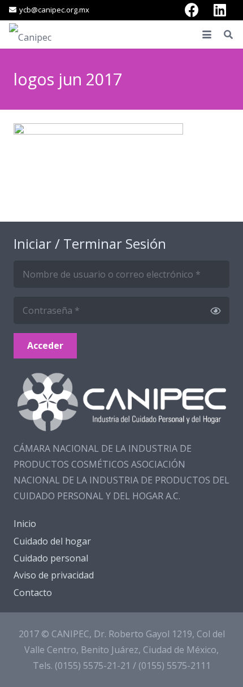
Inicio (25, 523)
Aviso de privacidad (54, 575)
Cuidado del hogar (52, 541)
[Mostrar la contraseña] (215, 310)
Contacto (33, 592)
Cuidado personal (51, 558)
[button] (207, 34)
